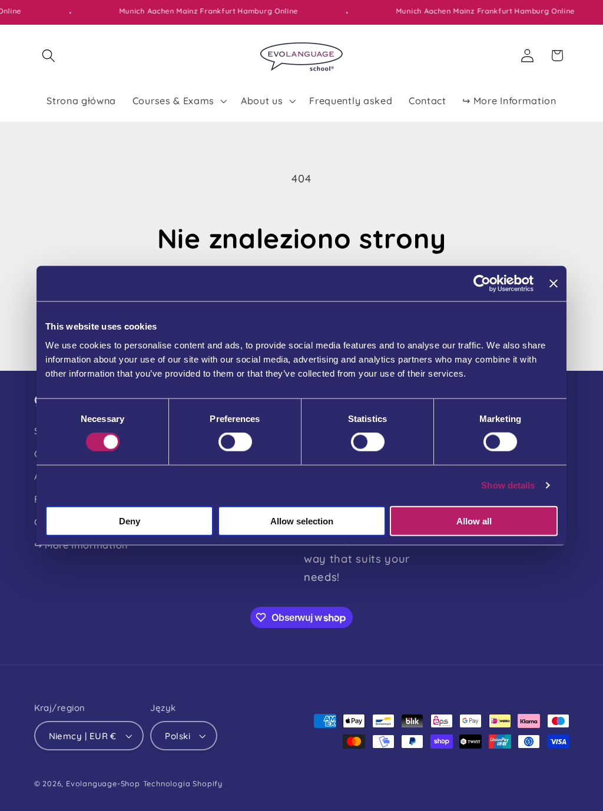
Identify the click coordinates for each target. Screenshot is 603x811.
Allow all (474, 521)
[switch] (235, 442)
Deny (129, 521)
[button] (49, 56)
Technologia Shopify (183, 783)
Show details (508, 485)
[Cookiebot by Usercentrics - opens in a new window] (482, 284)
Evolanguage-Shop (103, 783)
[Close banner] (553, 284)
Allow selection (301, 521)
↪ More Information (81, 545)
